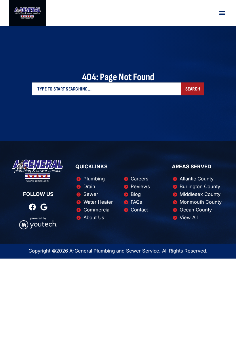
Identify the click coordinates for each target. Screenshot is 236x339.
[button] (222, 13)
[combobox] (106, 88)
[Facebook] (32, 207)
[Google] (43, 207)
